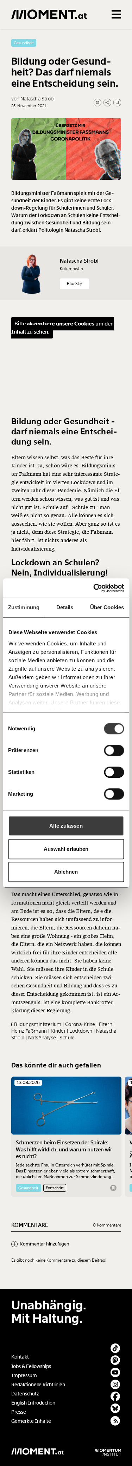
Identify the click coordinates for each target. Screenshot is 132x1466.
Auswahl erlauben (66, 849)
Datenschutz (25, 1394)
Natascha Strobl (79, 260)
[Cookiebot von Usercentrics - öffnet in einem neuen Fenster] (94, 588)
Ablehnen (66, 872)
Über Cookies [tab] (107, 607)
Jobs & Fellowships (31, 1366)
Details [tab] (65, 607)
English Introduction (33, 1403)
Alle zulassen (65, 826)
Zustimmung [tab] (23, 607)
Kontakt (20, 1357)
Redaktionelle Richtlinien (38, 1385)
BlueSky (74, 284)
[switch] (114, 750)
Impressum (24, 1376)
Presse (18, 1412)
